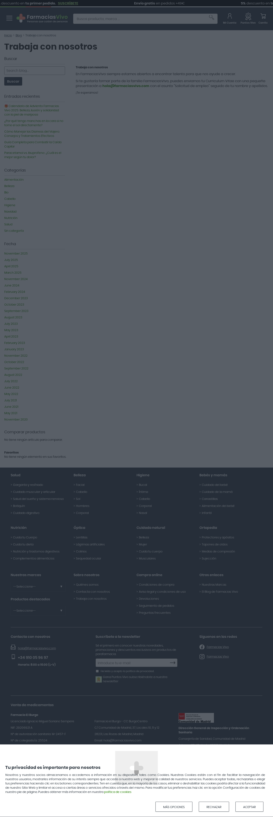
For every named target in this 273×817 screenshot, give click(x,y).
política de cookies (117, 792)
